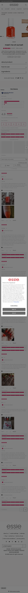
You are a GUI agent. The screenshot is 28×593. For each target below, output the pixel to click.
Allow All (14, 313)
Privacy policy (16, 301)
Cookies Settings (14, 305)
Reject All (14, 309)
